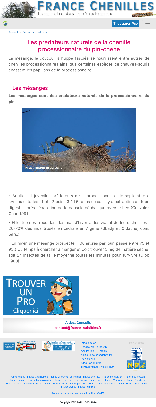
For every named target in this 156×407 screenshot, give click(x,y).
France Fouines (18, 380)
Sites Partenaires (91, 362)
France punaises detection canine (106, 383)
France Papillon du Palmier (20, 383)
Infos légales (88, 342)
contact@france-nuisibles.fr (97, 366)
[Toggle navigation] (147, 23)
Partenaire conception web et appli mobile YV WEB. (78, 393)
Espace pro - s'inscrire (94, 346)
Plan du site (88, 358)
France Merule (80, 380)
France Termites (86, 387)
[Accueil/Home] (5, 23)
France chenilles (91, 376)
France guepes (63, 380)
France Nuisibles (136, 380)
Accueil (13, 32)
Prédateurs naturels (34, 32)
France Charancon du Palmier (65, 376)
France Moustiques (115, 380)
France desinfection (134, 376)
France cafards (17, 376)
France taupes (68, 387)
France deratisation (112, 376)
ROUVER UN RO (125, 23)
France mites (96, 380)
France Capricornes (37, 376)
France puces (60, 383)
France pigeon (43, 383)
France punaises (78, 383)
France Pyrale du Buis (137, 383)
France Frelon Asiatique (40, 380)
